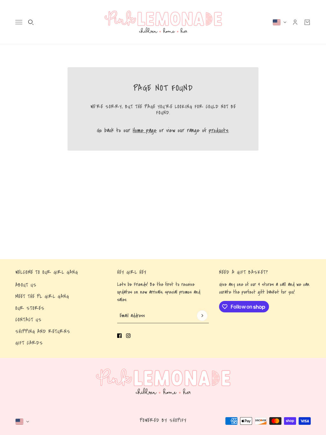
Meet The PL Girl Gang (42, 296)
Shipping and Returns (42, 331)
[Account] (295, 22)
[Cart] (307, 22)
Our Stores (30, 308)
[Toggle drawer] (18, 22)
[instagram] (128, 335)
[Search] (30, 22)
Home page (145, 130)
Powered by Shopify (163, 420)
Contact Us (28, 319)
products (219, 130)
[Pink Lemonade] (163, 22)
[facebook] (119, 335)
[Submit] (202, 315)
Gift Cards (29, 342)
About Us (26, 285)
